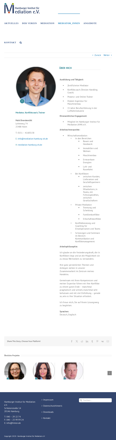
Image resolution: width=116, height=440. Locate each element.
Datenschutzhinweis (52, 405)
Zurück (97, 55)
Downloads (48, 412)
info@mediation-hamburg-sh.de (33, 138)
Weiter (107, 55)
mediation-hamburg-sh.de (30, 144)
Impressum (48, 399)
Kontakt (46, 418)
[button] (21, 42)
